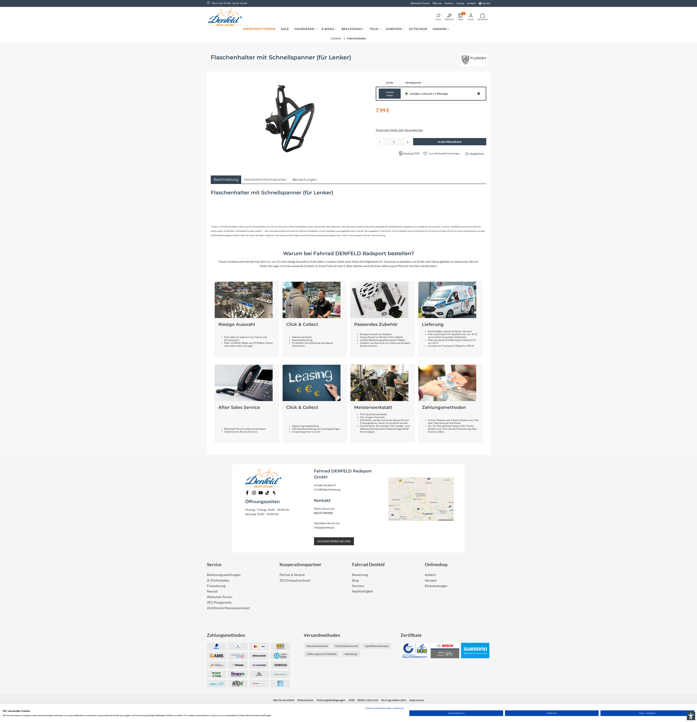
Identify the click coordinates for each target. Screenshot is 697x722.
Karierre (449, 3)
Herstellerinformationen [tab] (265, 179)
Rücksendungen (436, 586)
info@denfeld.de (324, 527)
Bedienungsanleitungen (224, 575)
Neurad (212, 591)
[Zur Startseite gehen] (226, 17)
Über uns (437, 3)
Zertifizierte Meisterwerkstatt (228, 608)
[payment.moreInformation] (216, 656)
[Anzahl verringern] (379, 141)
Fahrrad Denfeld (368, 564)
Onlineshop (436, 564)
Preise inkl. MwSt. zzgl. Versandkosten (399, 130)
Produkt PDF (411, 153)
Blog (355, 580)
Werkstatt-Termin (420, 3)
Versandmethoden (322, 635)
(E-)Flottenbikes (218, 580)
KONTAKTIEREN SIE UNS (334, 541)
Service (486, 3)
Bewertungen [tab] (304, 179)
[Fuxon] (473, 61)
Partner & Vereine (292, 575)
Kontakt (471, 3)
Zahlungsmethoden (226, 635)
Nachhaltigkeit (362, 591)
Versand (430, 580)
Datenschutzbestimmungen (378, 708)
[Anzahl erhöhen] (408, 141)
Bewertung (360, 575)
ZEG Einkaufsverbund (295, 580)
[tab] (226, 179)
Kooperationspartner (300, 564)
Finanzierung (216, 586)
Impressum (398, 708)
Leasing (460, 3)
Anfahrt (430, 575)
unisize (390, 93)
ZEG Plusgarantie (219, 602)
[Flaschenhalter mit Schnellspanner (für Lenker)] (289, 118)
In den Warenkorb (449, 141)
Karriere (358, 586)
